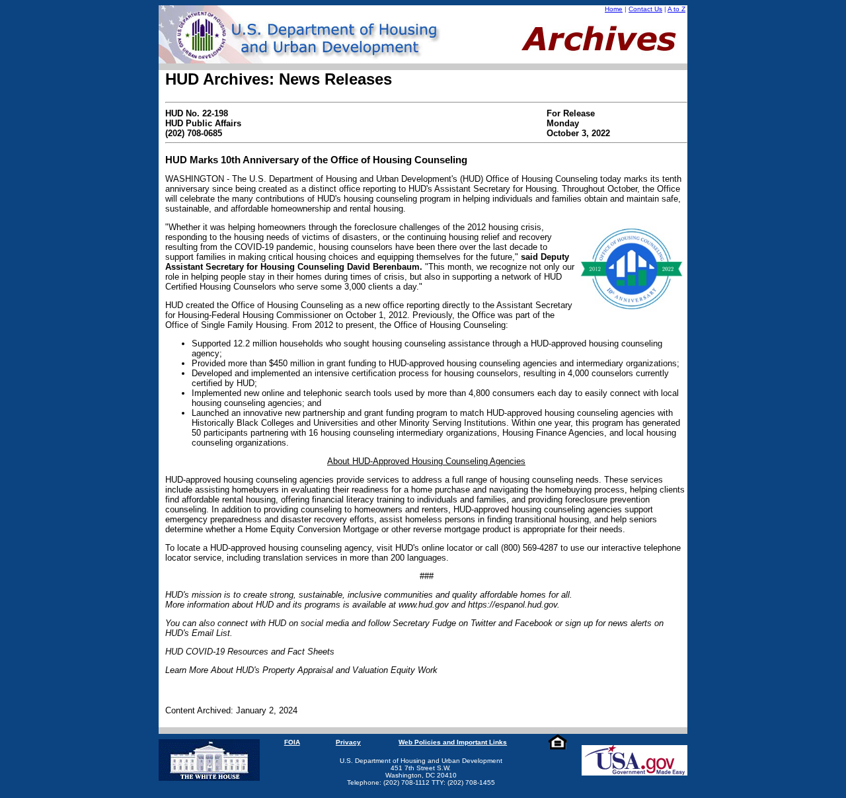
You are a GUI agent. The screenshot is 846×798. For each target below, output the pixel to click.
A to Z (676, 9)
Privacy (348, 742)
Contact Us (645, 9)
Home (614, 9)
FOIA (292, 742)
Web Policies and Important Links (453, 742)
